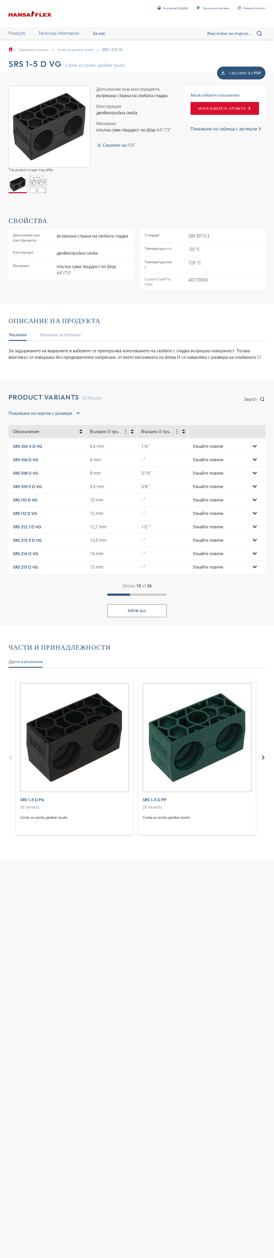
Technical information (58, 33)
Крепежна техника (33, 49)
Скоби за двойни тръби (75, 49)
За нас (98, 33)
